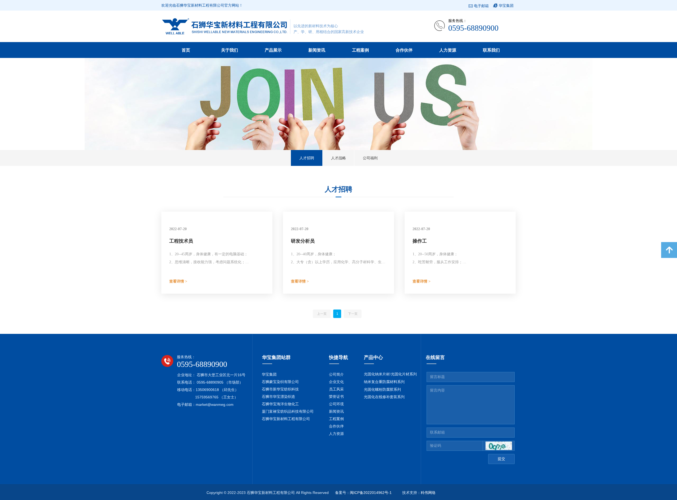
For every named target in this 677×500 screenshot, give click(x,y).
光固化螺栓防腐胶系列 (382, 390)
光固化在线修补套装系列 (384, 397)
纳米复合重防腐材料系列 (384, 382)
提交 (501, 459)
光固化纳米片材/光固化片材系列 (390, 374)
